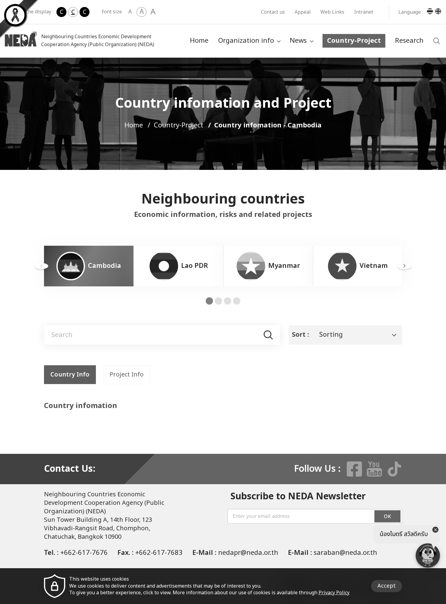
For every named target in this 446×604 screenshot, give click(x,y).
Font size (112, 11)
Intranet (363, 12)
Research (409, 41)
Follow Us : (317, 469)
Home (199, 41)
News (298, 41)
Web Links (332, 12)
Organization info (246, 41)
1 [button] (209, 301)
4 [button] (236, 301)
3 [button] (227, 301)
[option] (88, 266)
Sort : (300, 335)
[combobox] (345, 335)
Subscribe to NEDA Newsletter (298, 496)
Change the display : (30, 11)
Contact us (273, 12)
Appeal (303, 12)
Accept (386, 586)
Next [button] (404, 266)
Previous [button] (41, 266)
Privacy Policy (334, 592)
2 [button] (218, 301)
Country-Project (354, 41)
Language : (410, 12)
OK (387, 516)
